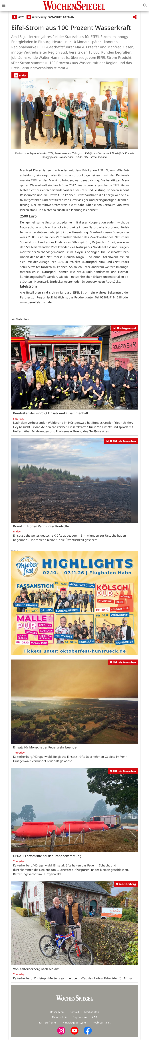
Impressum (80, 1017)
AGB (94, 1017)
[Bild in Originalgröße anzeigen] (74, 114)
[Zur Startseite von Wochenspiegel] (74, 5)
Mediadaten (91, 1012)
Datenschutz (59, 1017)
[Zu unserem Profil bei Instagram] (61, 1030)
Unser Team (57, 1012)
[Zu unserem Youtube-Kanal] (74, 1030)
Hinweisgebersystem (75, 1022)
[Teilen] (135, 17)
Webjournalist (101, 1022)
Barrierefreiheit (48, 1022)
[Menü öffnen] (4, 5)
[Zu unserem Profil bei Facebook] (88, 1030)
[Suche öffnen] (145, 5)
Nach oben (22, 319)
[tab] (19, 75)
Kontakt (74, 1012)
